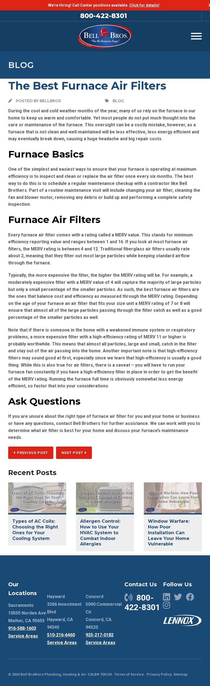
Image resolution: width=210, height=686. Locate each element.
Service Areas (23, 636)
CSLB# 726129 (99, 674)
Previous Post (32, 453)
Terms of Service (129, 674)
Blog (21, 65)
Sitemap (180, 674)
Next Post (73, 453)
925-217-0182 (99, 635)
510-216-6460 (61, 635)
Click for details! (144, 5)
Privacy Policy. (160, 674)
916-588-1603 (22, 628)
